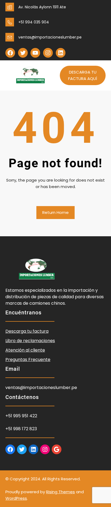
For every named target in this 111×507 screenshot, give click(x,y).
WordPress (16, 498)
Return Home (55, 212)
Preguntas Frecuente (27, 359)
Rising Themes (60, 492)
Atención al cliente (25, 350)
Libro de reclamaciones (30, 341)
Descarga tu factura (26, 331)
